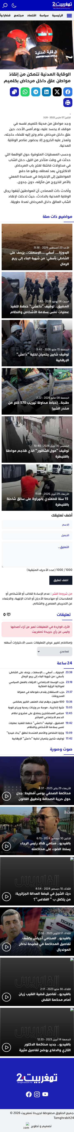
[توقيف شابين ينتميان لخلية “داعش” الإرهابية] (37, 343)
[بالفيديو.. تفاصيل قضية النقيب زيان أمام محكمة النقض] (37, 982)
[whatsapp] (25, 91)
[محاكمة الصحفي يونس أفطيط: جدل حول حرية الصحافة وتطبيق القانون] (37, 780)
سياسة (44, 15)
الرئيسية (57, 15)
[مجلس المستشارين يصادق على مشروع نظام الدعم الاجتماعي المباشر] (37, 715)
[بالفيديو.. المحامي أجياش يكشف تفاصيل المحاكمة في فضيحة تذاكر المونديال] (37, 931)
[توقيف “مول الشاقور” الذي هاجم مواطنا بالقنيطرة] (37, 439)
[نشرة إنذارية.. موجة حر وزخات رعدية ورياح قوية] (37, 708)
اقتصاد (31, 15)
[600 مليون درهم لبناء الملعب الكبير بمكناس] (37, 702)
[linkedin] (46, 91)
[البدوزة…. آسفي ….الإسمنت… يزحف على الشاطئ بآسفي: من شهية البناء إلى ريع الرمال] (37, 247)
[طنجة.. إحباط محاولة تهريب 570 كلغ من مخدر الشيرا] (37, 391)
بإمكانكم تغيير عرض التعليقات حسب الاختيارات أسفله (38, 643)
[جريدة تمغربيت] (62, 5)
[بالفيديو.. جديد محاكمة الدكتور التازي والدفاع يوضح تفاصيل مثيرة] (37, 1032)
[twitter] (57, 91)
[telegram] (35, 91)
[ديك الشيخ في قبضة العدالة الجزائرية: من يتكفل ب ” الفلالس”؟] (37, 881)
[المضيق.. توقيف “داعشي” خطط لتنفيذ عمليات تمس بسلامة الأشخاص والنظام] (37, 295)
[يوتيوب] (45, 1094)
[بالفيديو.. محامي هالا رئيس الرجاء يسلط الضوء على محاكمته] (37, 831)
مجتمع (19, 15)
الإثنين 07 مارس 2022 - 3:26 (57, 117)
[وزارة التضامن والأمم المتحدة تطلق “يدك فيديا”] (37, 733)
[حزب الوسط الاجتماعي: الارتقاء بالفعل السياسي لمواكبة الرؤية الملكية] (37, 684)
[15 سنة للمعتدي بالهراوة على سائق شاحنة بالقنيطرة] (37, 487)
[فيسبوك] (28, 1094)
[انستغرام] (37, 1094)
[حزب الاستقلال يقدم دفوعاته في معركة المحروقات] (37, 694)
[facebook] (67, 91)
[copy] (14, 91)
